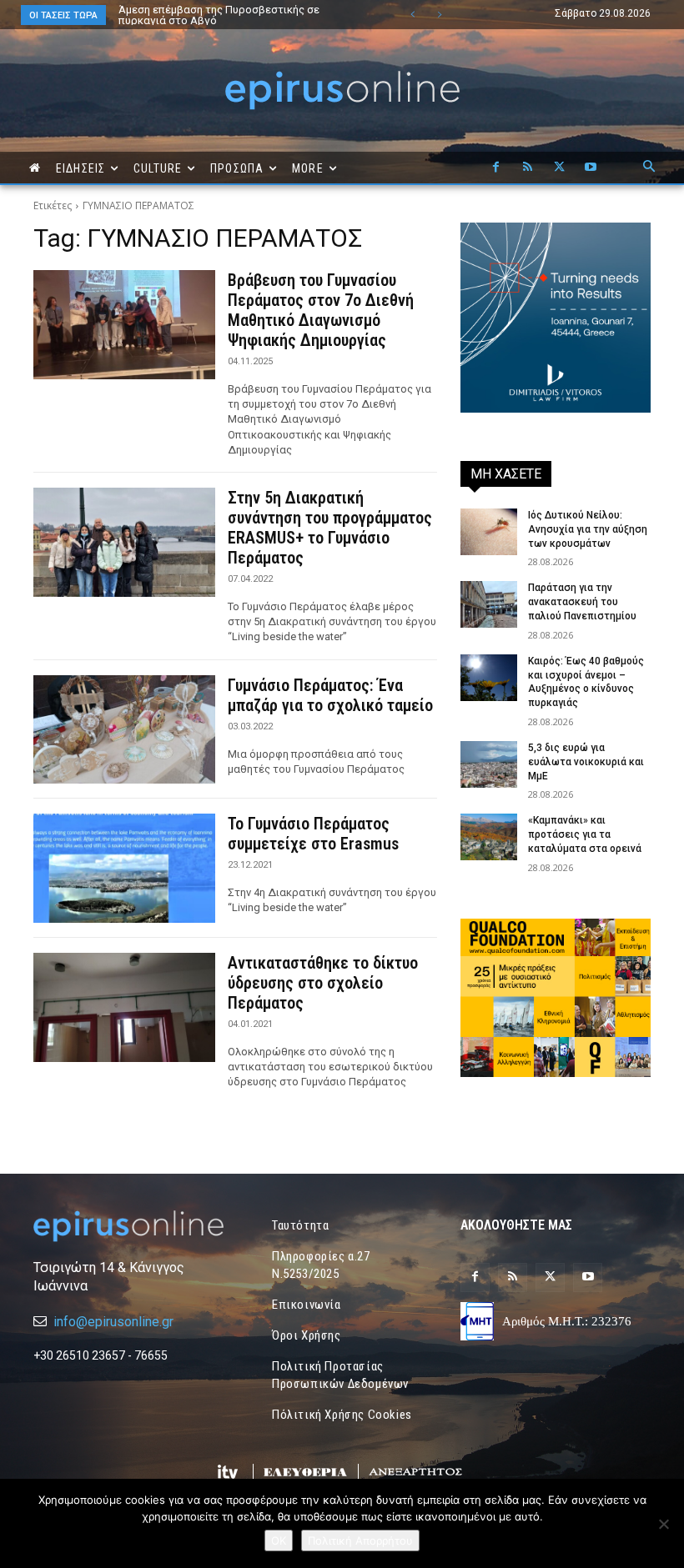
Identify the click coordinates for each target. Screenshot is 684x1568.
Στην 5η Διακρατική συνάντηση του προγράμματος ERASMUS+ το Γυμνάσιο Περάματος (330, 528)
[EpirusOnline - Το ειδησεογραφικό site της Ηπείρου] (342, 90)
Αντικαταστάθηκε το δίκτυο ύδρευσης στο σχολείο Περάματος (323, 983)
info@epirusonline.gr (113, 1322)
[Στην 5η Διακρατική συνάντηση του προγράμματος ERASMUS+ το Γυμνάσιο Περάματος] (124, 542)
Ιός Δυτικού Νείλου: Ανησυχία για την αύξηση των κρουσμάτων (587, 529)
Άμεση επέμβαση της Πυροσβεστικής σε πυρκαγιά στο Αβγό (218, 15)
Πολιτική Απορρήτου (360, 1540)
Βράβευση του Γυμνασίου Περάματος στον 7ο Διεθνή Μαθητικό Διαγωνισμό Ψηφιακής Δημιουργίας (321, 310)
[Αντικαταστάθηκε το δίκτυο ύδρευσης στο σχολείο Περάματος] (124, 1007)
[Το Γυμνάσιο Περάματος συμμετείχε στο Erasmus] (124, 868)
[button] (649, 167)
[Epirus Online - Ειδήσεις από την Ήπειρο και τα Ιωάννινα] (128, 1226)
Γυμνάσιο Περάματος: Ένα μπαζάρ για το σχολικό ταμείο (330, 695)
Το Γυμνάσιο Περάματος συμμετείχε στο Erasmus (313, 834)
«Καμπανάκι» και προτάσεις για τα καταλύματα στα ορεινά (584, 834)
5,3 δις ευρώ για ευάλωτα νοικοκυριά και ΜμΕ (586, 762)
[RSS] (527, 167)
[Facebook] (495, 167)
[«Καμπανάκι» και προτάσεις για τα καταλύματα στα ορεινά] (488, 837)
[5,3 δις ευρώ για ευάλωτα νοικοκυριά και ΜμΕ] (488, 764)
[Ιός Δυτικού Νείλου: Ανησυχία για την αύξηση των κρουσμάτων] (488, 531)
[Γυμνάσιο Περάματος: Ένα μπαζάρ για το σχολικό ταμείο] (124, 729)
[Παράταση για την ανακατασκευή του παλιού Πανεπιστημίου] (488, 604)
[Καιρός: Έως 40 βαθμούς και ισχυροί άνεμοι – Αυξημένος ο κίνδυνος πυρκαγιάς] (488, 677)
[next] (439, 14)
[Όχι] (663, 1523)
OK (278, 1540)
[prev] (412, 14)
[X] (559, 167)
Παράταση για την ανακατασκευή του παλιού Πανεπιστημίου (582, 602)
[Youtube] (590, 167)
